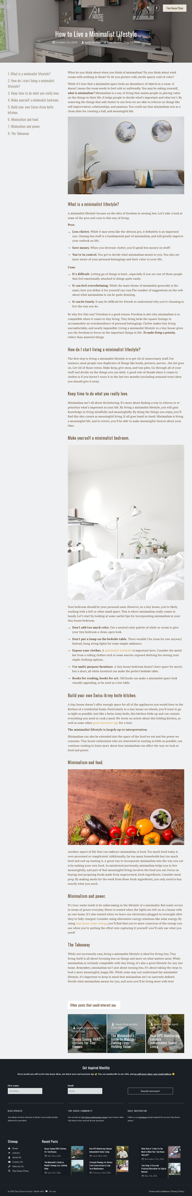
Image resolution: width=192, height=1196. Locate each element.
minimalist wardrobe (118, 650)
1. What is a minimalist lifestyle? (29, 73)
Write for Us (18, 1166)
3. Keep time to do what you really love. (33, 93)
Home (15, 1148)
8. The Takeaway (18, 133)
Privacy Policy (177, 1191)
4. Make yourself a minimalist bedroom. (33, 100)
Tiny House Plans (20, 1170)
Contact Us (17, 1161)
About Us (16, 1157)
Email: (71, 1085)
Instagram (142, 1117)
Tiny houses (114, 42)
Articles (16, 1152)
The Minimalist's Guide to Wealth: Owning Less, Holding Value (123, 1041)
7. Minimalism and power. (24, 126)
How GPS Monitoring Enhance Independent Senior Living (165, 1041)
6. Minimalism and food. (23, 119)
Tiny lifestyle (132, 42)
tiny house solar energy (91, 923)
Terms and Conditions (159, 1191)
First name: (13, 1085)
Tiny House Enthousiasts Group (94, 1117)
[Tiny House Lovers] (96, 14)
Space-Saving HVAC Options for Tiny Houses (86, 1042)
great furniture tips (105, 723)
